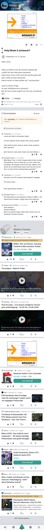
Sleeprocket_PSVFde (11, 205)
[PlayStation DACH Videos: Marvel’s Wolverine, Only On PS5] (7, 504)
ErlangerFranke (9, 158)
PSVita (13, 5)
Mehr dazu (36, 290)
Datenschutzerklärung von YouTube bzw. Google (17, 290)
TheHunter (7, 134)
